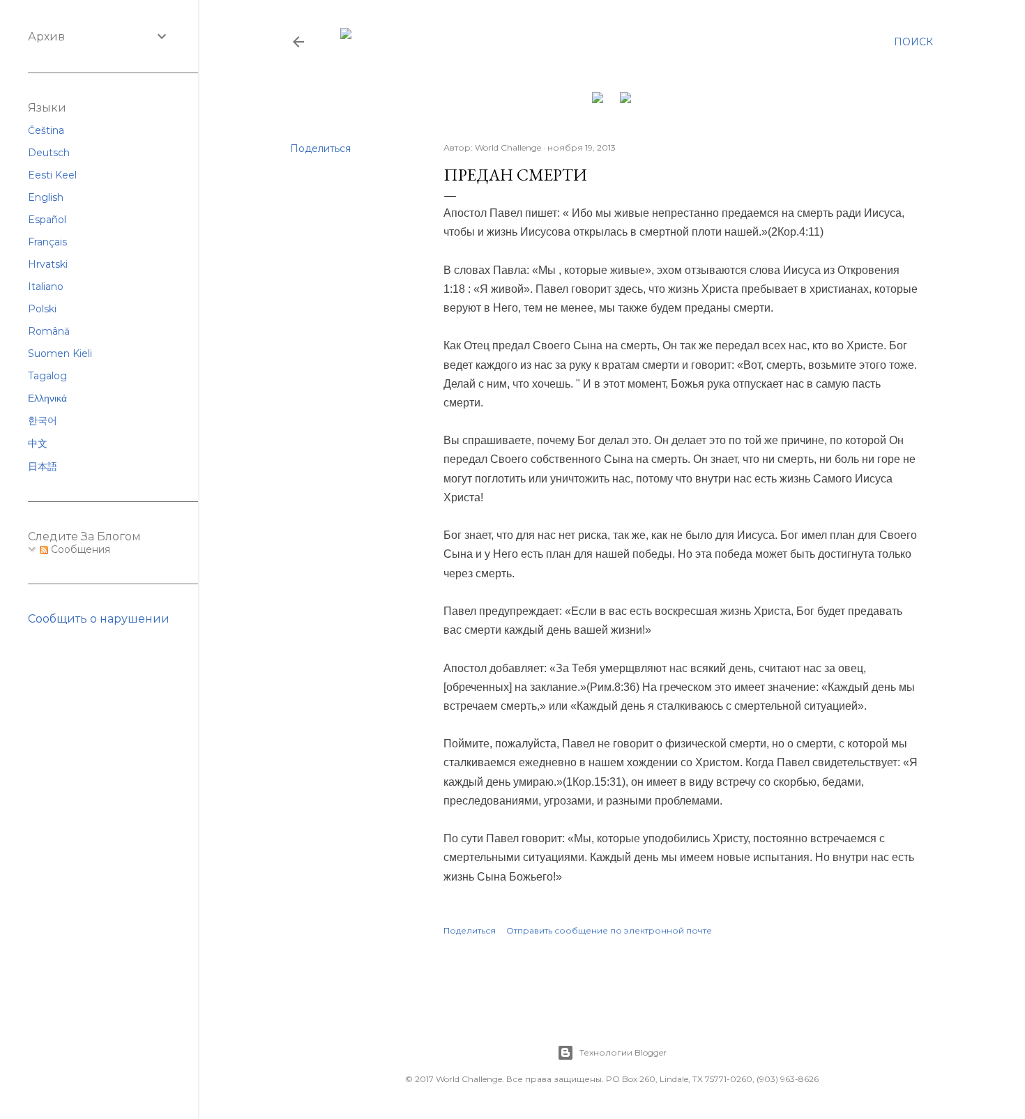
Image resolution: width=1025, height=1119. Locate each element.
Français (47, 242)
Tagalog (47, 376)
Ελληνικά (47, 398)
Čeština (46, 130)
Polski (42, 309)
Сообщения (79, 549)
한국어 (42, 420)
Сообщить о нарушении (98, 618)
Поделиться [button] (320, 148)
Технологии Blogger (623, 1052)
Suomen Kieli (60, 353)
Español (47, 219)
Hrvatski (48, 264)
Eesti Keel (52, 175)
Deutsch (49, 152)
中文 (37, 443)
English (45, 197)
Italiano (45, 286)
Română (49, 331)
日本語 (42, 466)
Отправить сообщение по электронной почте (609, 930)
